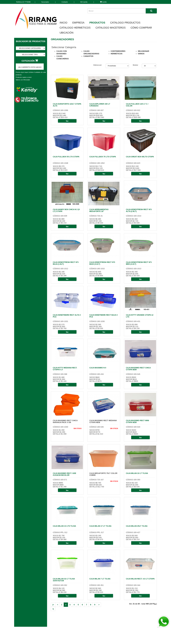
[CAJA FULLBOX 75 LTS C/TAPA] (104, 141)
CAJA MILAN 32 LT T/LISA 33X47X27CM (64, 580)
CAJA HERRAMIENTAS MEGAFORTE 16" (98, 210)
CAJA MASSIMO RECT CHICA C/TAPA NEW (138, 369)
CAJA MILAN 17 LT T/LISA (100, 526)
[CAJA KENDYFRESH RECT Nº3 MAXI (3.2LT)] (104, 246)
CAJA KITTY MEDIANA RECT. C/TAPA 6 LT (65, 369)
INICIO (63, 22)
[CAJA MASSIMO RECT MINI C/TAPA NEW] (140, 405)
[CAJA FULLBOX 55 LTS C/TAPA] (67, 141)
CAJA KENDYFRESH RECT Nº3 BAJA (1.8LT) (65, 263)
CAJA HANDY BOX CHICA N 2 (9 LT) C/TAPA (66, 210)
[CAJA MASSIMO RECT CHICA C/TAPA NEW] (140, 352)
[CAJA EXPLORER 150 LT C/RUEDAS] (104, 88)
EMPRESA (78, 22)
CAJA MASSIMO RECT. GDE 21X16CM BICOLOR (64, 474)
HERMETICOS (116, 54)
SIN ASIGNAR (143, 51)
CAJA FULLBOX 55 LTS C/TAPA (66, 157)
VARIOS (141, 54)
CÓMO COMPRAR (141, 27)
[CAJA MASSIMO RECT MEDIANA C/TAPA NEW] (104, 405)
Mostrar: (135, 65)
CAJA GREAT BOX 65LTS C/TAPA (140, 157)
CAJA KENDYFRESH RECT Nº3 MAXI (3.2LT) (102, 263)
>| (53, 609)
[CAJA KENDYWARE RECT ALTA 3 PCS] (67, 299)
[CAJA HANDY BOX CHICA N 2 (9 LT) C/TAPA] (67, 194)
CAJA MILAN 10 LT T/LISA (137, 473)
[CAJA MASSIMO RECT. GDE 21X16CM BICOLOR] (67, 457)
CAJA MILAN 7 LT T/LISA (99, 579)
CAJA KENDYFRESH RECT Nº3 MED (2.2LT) (139, 263)
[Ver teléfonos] (27, 99)
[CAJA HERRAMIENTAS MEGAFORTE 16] (104, 194)
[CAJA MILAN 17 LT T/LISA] (104, 510)
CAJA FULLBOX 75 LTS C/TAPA (102, 157)
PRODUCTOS (97, 22)
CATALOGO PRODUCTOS (125, 22)
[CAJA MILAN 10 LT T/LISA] (140, 457)
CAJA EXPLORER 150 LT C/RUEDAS (99, 105)
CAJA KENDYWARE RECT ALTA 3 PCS (67, 316)
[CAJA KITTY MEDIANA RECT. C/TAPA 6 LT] (67, 352)
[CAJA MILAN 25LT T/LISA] (140, 510)
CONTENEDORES (118, 51)
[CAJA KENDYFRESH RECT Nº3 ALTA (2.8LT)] (140, 194)
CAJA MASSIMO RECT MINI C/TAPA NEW (137, 421)
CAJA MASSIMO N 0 (97, 368)
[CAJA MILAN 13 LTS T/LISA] (67, 510)
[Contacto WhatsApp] (163, 621)
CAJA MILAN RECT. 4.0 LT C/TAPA (140, 579)
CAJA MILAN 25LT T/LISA (136, 526)
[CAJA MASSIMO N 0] (104, 352)
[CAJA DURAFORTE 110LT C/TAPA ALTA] (67, 88)
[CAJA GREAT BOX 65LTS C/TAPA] (140, 141)
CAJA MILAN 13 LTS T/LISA (64, 526)
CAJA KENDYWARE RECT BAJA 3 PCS (103, 316)
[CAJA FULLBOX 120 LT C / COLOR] (140, 88)
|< (53, 605)
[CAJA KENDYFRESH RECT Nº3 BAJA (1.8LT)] (67, 246)
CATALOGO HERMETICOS (75, 27)
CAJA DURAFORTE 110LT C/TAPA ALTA (67, 105)
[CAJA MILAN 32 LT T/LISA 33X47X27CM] (67, 563)
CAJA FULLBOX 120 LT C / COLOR (137, 105)
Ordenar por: (97, 65)
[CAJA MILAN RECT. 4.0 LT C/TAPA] (140, 563)
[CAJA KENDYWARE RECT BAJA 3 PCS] (104, 299)
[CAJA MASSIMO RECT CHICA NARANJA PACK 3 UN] (67, 405)
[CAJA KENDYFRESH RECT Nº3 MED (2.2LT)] (140, 246)
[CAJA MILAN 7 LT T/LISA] (104, 563)
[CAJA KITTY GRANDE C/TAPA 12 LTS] (140, 299)
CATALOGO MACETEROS (111, 27)
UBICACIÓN (66, 32)
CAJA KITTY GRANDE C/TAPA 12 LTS (139, 316)
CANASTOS (88, 56)
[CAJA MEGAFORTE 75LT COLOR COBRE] (104, 457)
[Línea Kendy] (27, 90)
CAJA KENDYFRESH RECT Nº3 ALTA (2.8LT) (139, 210)
